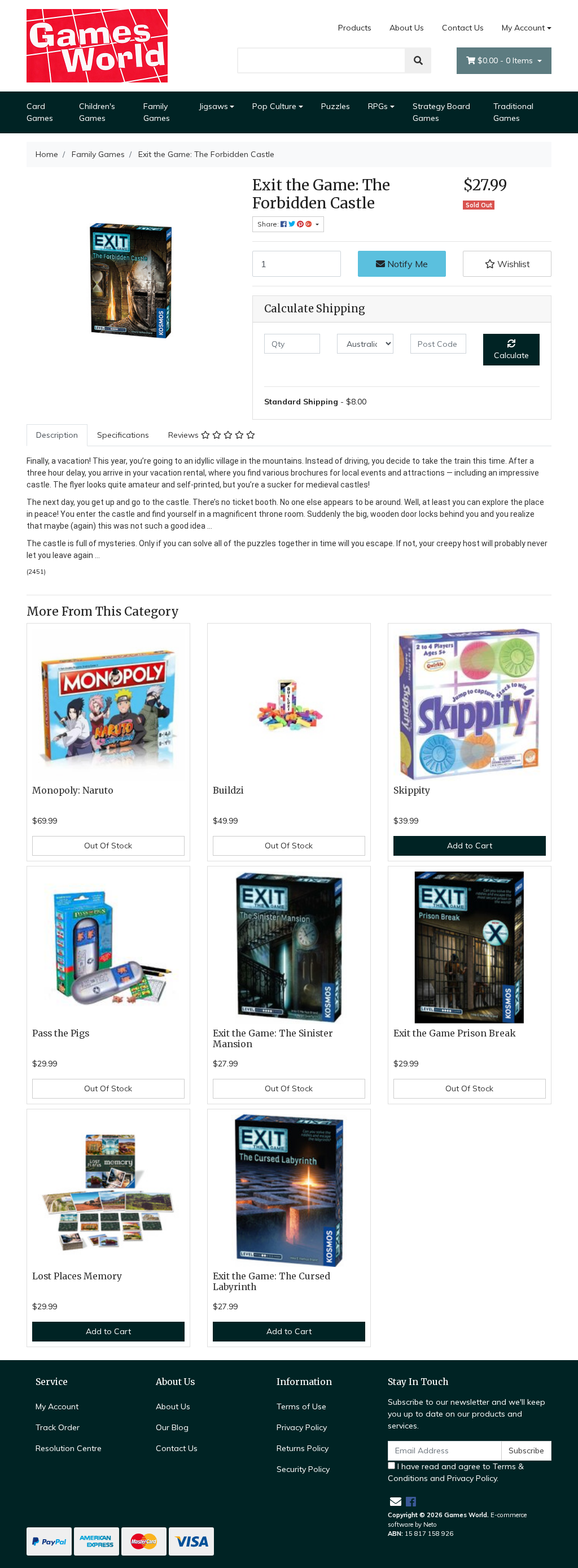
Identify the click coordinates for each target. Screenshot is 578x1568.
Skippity (411, 790)
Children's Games (97, 112)
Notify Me (406, 263)
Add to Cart (469, 845)
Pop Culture (274, 106)
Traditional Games (513, 112)
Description (57, 435)
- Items (506, 60)
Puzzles (335, 106)
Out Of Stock (108, 845)
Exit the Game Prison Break (454, 1033)
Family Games (156, 112)
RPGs (378, 106)
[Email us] (395, 1502)
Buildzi (228, 790)
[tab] (57, 435)
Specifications (123, 435)
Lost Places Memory (77, 1276)
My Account (523, 28)
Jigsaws (213, 106)
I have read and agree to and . (456, 1472)
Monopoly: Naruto (72, 790)
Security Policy (303, 1469)
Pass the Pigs (60, 1033)
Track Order (58, 1427)
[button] (507, 264)
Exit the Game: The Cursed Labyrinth (271, 1281)
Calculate (511, 355)
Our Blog (172, 1427)
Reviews (184, 435)
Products (354, 28)
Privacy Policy (302, 1427)
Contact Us (463, 28)
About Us (406, 28)
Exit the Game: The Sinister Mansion (273, 1038)
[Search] (418, 60)
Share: (269, 224)
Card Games (40, 112)
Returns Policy (303, 1448)
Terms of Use (301, 1406)
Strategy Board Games (441, 112)
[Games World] (97, 45)
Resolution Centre (69, 1448)
